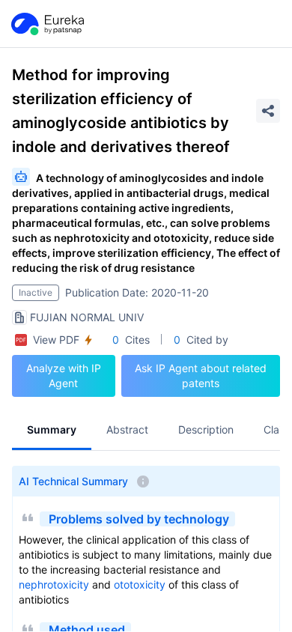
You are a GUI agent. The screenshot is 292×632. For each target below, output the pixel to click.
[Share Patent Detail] (268, 111)
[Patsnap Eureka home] (46, 24)
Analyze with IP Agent (63, 375)
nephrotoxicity (54, 584)
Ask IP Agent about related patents (201, 375)
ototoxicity (139, 584)
